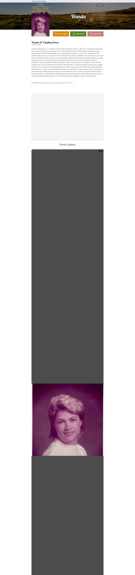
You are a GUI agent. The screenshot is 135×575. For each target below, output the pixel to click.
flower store (70, 83)
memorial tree (48, 83)
